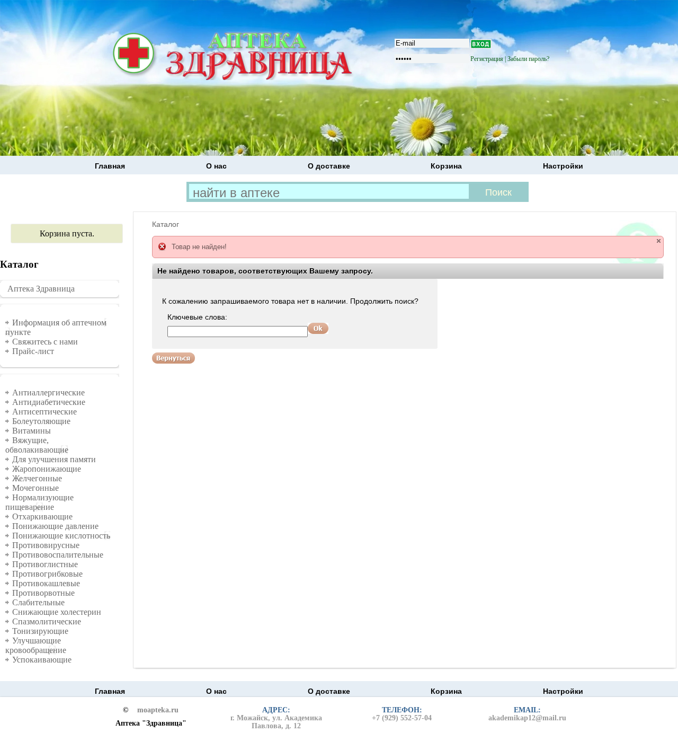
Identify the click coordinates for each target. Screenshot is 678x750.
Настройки (563, 166)
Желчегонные (37, 478)
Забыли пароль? (528, 59)
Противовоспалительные (57, 554)
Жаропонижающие (46, 468)
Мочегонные (35, 487)
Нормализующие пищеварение (39, 502)
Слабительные (38, 602)
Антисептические (44, 411)
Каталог (165, 224)
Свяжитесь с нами (45, 341)
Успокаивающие (42, 659)
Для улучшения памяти (54, 459)
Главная (110, 166)
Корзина (446, 166)
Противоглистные (45, 564)
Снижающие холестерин (56, 611)
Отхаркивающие (42, 516)
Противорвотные (43, 592)
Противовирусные (45, 545)
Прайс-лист (33, 351)
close (659, 241)
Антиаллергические (48, 392)
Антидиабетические (48, 402)
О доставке (329, 166)
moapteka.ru (158, 710)
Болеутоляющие (41, 421)
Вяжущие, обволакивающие (36, 445)
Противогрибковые (47, 573)
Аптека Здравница (41, 288)
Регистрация (486, 59)
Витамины (31, 430)
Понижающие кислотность (61, 535)
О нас (216, 166)
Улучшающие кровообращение (35, 645)
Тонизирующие (40, 631)
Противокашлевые (46, 583)
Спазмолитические (46, 621)
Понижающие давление (55, 526)
